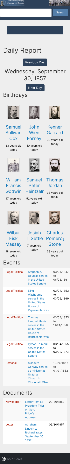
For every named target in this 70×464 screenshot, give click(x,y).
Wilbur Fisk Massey (13, 238)
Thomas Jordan (54, 182)
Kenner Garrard (55, 130)
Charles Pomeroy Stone (55, 238)
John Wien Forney (34, 132)
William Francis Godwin (13, 185)
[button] (13, 118)
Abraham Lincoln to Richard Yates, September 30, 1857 (34, 432)
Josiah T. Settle (34, 235)
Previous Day (35, 62)
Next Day (35, 88)
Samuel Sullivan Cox (13, 132)
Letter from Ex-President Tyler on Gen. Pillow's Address (34, 409)
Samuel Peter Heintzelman (38, 185)
